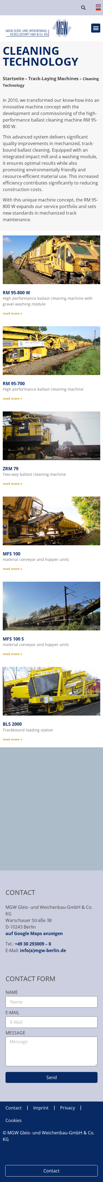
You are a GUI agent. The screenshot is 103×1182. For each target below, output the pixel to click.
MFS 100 (11, 554)
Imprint (41, 1108)
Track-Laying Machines (53, 79)
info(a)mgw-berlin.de (43, 950)
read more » (12, 313)
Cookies (13, 1120)
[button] (83, 8)
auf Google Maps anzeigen (34, 933)
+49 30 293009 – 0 (33, 944)
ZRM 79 (10, 469)
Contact (13, 1108)
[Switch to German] (95, 10)
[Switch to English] (95, 5)
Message (15, 1033)
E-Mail (12, 1013)
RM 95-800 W (16, 293)
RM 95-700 (14, 383)
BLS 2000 (12, 724)
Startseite (13, 79)
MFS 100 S (13, 639)
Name (11, 992)
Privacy (67, 1108)
